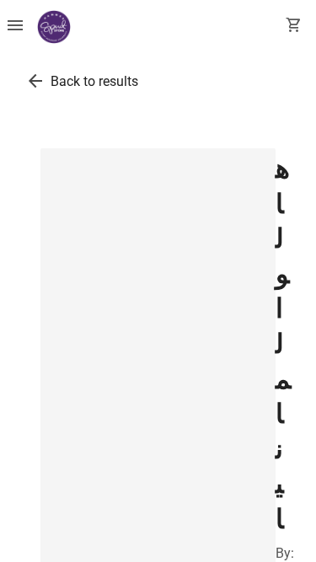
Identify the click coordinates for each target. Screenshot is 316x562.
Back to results (94, 81)
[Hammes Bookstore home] (54, 27)
